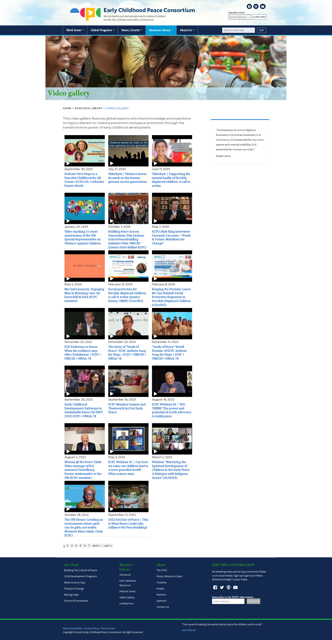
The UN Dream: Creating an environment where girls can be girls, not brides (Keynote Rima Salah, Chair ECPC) (83, 527)
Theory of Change (74, 588)
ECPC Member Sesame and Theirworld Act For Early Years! (127, 408)
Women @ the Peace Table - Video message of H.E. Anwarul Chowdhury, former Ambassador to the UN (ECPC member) (83, 470)
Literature (125, 575)
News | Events (131, 30)
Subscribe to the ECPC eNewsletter (232, 597)
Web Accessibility (72, 628)
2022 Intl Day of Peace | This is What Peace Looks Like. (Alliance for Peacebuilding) (128, 523)
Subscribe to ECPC (236, 12)
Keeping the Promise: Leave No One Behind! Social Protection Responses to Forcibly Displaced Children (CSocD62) (171, 297)
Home (67, 108)
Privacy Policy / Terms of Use (99, 628)
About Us (186, 30)
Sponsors (161, 601)
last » (108, 545)
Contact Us (162, 607)
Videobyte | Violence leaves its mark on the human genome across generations (127, 178)
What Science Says (74, 582)
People (160, 588)
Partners (161, 595)
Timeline (161, 582)
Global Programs (102, 30)
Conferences (126, 603)
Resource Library (160, 30)
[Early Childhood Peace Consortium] (85, 18)
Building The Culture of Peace (80, 570)
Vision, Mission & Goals (169, 576)
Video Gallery (126, 597)
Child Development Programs (80, 576)
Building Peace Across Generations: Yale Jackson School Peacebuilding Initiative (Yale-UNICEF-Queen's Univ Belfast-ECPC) (127, 239)
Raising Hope (71, 595)
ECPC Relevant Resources (127, 583)
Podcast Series (127, 591)
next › (97, 545)
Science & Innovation (76, 601)
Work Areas (74, 30)
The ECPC (161, 570)
